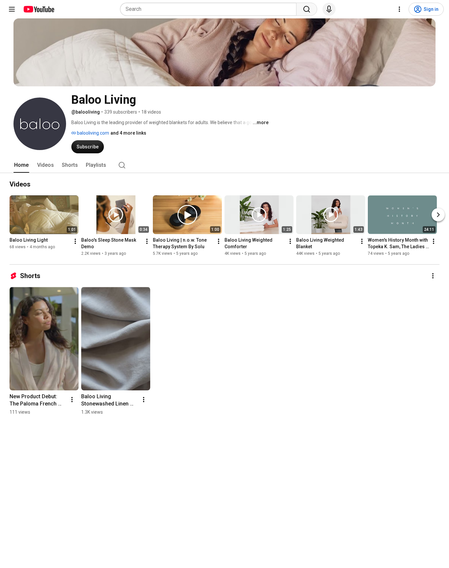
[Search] (306, 9)
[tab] (21, 165)
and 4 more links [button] (128, 133)
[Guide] (12, 9)
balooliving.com (92, 133)
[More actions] (75, 241)
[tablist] (224, 165)
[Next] (438, 214)
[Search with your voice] (329, 9)
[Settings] (399, 9)
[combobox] (210, 9)
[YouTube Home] (38, 9)
